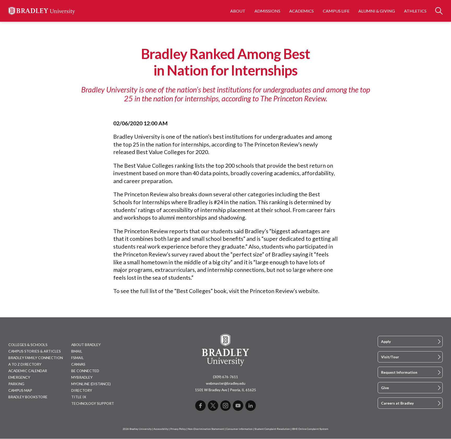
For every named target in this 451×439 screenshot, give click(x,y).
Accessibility (160, 429)
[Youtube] (238, 405)
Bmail (76, 351)
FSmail (77, 357)
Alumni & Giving (376, 10)
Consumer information (239, 429)
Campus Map (20, 390)
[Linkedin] (250, 405)
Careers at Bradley (397, 403)
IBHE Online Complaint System (310, 429)
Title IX (78, 397)
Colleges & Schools (28, 344)
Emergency (19, 377)
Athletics (415, 10)
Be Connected (85, 370)
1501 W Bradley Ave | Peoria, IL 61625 (225, 390)
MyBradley (82, 377)
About (237, 10)
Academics (301, 10)
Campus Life (336, 10)
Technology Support (92, 403)
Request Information (399, 372)
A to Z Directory (24, 364)
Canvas (78, 364)
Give (385, 387)
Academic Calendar (27, 370)
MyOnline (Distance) (91, 384)
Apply (386, 341)
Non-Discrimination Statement (206, 429)
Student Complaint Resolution (272, 429)
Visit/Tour (390, 357)
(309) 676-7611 (225, 376)
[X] (213, 405)
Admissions (267, 10)
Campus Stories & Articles (34, 351)
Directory (81, 390)
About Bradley (86, 344)
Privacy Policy (178, 429)
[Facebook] (200, 405)
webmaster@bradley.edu (225, 383)
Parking (16, 384)
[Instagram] (225, 405)
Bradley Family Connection (35, 357)
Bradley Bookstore (28, 397)
